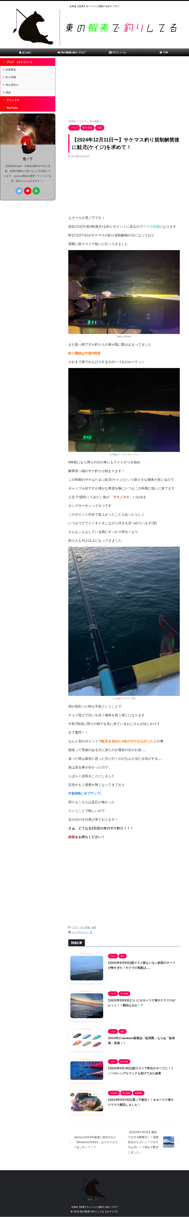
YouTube (12, 107)
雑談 (94, 927)
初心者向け (12, 84)
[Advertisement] (124, 90)
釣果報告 (11, 69)
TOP (165, 52)
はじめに (27, 52)
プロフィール (119, 52)
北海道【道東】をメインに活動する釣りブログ (94, 1207)
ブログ (75, 927)
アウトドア (12, 100)
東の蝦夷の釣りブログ (73, 52)
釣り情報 (85, 927)
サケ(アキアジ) (80, 932)
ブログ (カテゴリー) (19, 61)
